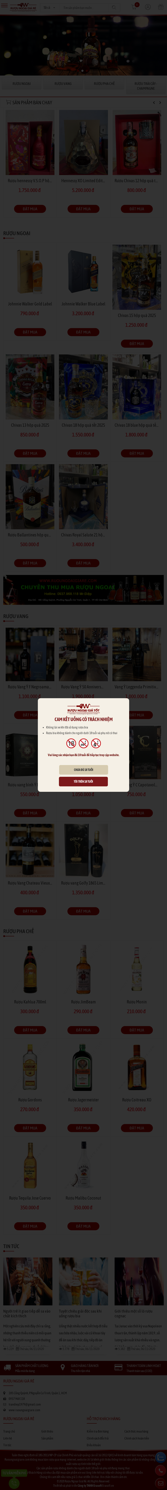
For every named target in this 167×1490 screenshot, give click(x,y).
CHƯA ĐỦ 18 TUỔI (83, 770)
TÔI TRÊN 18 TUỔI (83, 781)
